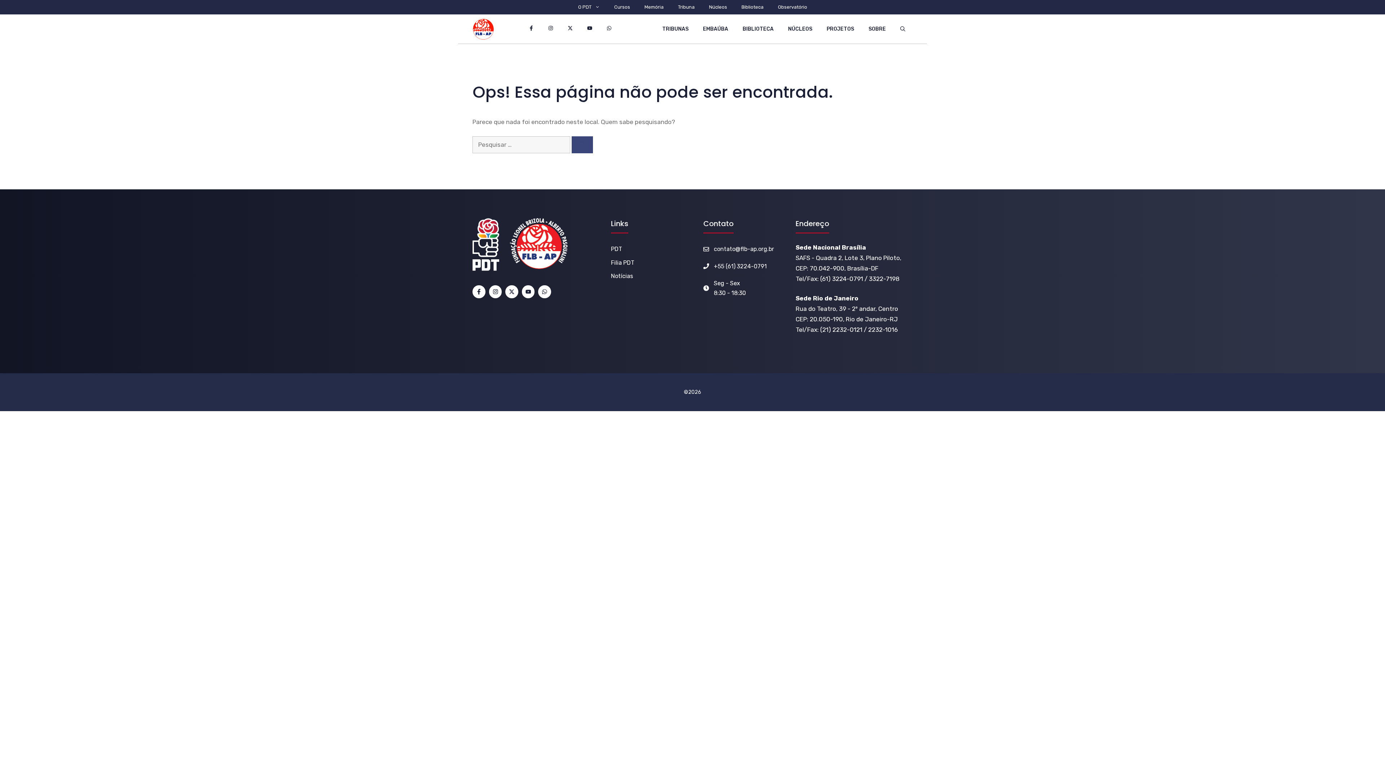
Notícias (622, 276)
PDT (616, 249)
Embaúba (715, 29)
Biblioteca (753, 7)
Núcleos (718, 7)
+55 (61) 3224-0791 (740, 266)
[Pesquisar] (582, 145)
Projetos (840, 29)
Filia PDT (622, 262)
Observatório (792, 7)
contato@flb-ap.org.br (744, 249)
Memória (654, 7)
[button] (903, 29)
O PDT (585, 7)
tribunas (675, 29)
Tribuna (686, 7)
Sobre (877, 29)
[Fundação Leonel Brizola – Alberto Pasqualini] (483, 29)
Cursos (622, 7)
